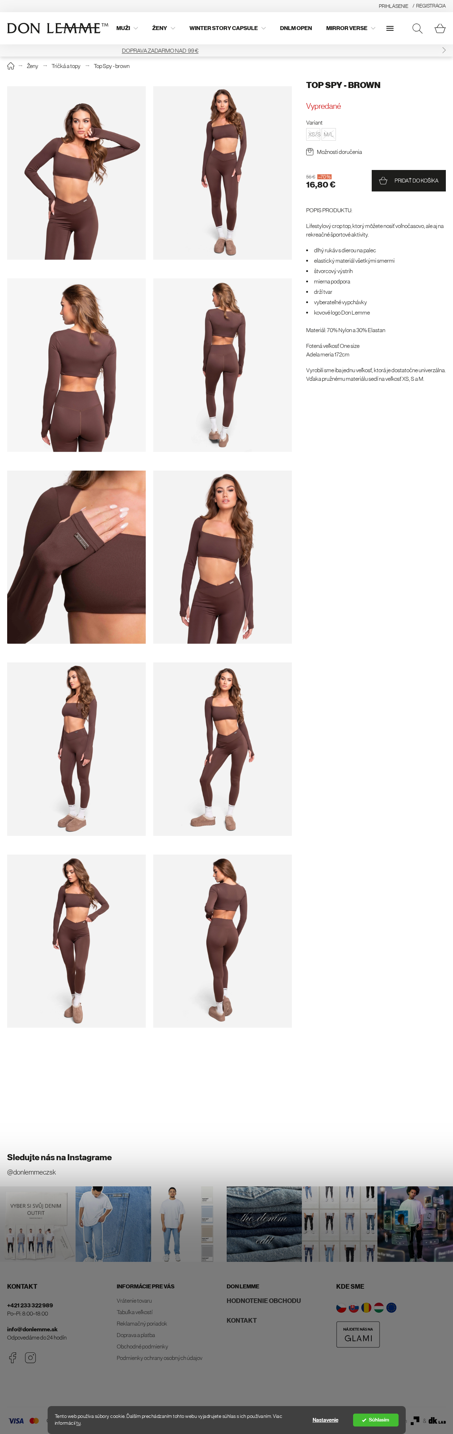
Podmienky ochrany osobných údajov (159, 1358)
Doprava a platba (136, 1335)
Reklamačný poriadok (142, 1323)
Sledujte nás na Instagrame (59, 1157)
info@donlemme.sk (32, 1329)
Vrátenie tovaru (134, 1300)
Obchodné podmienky (142, 1346)
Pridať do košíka (417, 181)
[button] (444, 50)
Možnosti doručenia (339, 152)
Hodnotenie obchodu (264, 1301)
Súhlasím (379, 1420)
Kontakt (242, 1320)
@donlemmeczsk (31, 1172)
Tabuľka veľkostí (135, 1312)
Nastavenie (325, 1420)
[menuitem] (127, 28)
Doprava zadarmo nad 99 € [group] (226, 50)
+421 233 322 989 (30, 1305)
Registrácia (431, 6)
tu (78, 1423)
